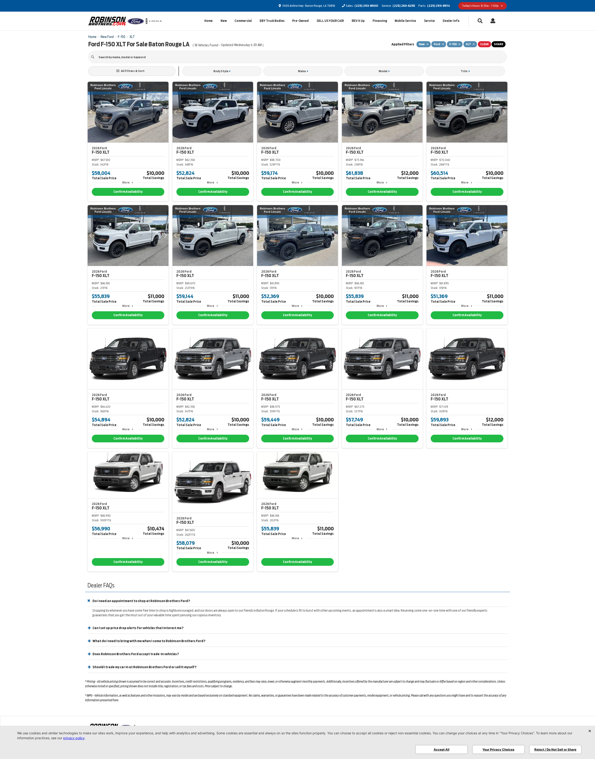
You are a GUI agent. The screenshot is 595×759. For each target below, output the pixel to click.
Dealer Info (451, 21)
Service (429, 21)
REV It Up (358, 21)
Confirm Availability (127, 191)
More (125, 182)
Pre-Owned (300, 21)
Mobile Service (405, 21)
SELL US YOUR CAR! (330, 21)
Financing (380, 21)
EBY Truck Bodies (272, 21)
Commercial (243, 21)
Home (208, 21)
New (224, 21)
